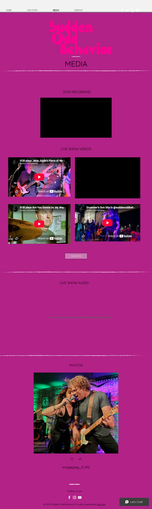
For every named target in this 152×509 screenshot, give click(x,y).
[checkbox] (72, 459)
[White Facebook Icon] (122, 10)
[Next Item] (113, 413)
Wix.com (101, 504)
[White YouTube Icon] (138, 10)
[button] (80, 459)
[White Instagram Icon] (132, 10)
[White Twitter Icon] (127, 10)
